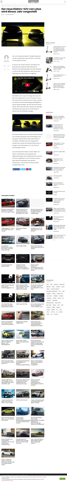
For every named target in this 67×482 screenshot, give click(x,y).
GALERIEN (49, 293)
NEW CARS (49, 305)
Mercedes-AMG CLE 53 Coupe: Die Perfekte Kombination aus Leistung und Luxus (22, 382)
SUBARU (53, 309)
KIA (54, 239)
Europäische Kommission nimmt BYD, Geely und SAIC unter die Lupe (7, 248)
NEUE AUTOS (58, 302)
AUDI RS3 (56, 284)
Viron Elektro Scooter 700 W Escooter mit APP (59, 58)
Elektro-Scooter (56, 54)
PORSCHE (49, 307)
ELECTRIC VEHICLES (55, 289)
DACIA (63, 286)
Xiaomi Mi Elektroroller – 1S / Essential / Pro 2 (59, 75)
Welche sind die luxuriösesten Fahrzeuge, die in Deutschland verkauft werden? (37, 382)
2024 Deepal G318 (21, 246)
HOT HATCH (49, 296)
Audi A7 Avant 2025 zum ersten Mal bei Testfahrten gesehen (7, 323)
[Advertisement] (27, 181)
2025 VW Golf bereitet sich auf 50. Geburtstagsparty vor (7, 286)
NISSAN (54, 305)
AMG (48, 284)
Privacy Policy (10, 480)
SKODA (48, 309)
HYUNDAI (55, 194)
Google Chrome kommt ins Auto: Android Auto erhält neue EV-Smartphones (22, 267)
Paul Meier (6, 60)
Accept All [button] (62, 478)
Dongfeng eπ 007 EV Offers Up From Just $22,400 (36, 230)
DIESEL (48, 289)
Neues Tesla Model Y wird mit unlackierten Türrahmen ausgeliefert (37, 363)
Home (2, 5)
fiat (59, 291)
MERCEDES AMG (50, 302)
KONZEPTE (49, 300)
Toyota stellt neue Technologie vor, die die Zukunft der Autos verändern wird (7, 382)
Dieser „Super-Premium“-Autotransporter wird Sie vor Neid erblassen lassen (37, 267)
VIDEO (48, 314)
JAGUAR (54, 298)
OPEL (58, 305)
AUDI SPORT (62, 284)
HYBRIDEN (56, 296)
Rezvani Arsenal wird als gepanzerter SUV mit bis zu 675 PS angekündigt (37, 211)
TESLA (48, 312)
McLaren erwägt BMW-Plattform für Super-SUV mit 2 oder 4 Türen (7, 211)
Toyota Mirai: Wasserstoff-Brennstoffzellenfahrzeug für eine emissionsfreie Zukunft (23, 420)
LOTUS (7, 14)
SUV (57, 309)
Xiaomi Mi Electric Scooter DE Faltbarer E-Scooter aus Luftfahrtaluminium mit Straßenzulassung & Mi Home (59, 49)
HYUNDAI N (49, 298)
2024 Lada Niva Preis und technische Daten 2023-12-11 (7, 362)
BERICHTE (49, 286)
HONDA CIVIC (60, 293)
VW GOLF (56, 314)
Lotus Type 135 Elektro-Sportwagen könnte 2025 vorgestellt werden (37, 441)
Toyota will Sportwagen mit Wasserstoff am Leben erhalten (37, 401)
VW (51, 314)
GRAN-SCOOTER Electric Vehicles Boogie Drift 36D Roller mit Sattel (59, 68)
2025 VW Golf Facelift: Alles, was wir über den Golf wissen (7, 419)
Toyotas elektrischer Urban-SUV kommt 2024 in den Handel (7, 401)
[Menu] (1, 1)
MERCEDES (55, 300)
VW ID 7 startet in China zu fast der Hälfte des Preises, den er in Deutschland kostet (8, 462)
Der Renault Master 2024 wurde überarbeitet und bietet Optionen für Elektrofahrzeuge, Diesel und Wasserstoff (37, 421)
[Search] (65, 1)
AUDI (51, 284)
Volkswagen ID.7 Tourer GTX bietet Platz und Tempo (8, 230)
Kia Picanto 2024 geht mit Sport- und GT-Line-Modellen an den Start (37, 287)
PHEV (62, 305)
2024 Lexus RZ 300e (21, 304)
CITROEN (58, 286)
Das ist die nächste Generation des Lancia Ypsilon (37, 247)
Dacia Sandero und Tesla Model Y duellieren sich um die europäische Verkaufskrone (7, 441)
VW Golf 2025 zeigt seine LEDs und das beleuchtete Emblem (7, 305)
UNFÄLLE (60, 312)
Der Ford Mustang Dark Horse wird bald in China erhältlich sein (37, 305)
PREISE (53, 307)
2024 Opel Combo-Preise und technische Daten (22, 342)
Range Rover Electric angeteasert (22, 322)
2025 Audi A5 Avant (21, 400)
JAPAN (59, 298)
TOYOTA (53, 312)
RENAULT (58, 307)
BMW (53, 286)
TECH (60, 309)
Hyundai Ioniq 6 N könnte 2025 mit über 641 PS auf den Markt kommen (22, 441)
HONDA (53, 293)
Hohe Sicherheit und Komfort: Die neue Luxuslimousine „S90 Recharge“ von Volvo (22, 211)
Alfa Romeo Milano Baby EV (21, 229)
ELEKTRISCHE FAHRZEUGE (52, 291)
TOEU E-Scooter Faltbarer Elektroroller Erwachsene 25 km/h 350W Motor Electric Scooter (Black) (59, 85)
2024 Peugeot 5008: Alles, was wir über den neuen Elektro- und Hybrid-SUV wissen (22, 287)
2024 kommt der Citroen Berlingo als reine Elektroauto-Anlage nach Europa (36, 323)
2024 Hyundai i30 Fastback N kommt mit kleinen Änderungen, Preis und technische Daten (37, 343)
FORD (63, 291)
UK (56, 312)
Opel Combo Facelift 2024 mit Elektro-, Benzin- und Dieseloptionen (7, 342)
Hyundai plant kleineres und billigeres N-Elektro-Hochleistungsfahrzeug (23, 363)
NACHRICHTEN (10, 14)
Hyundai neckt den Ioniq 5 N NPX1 (6, 265)
